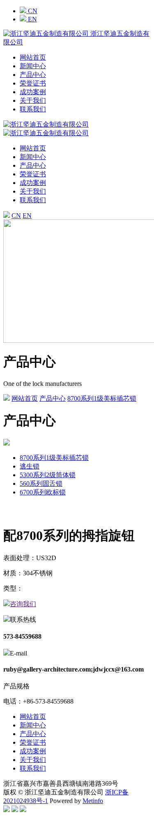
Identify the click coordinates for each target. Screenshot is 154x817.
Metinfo (93, 800)
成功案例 (33, 91)
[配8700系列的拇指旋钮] (77, 514)
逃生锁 (29, 466)
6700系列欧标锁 (43, 492)
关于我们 (33, 100)
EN (31, 19)
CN (31, 10)
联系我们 (33, 109)
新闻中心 (33, 65)
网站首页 (33, 57)
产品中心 (33, 74)
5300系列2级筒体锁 (48, 474)
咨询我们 (23, 603)
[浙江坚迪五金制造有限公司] (46, 132)
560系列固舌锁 (41, 483)
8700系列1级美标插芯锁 (101, 398)
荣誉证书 (33, 83)
